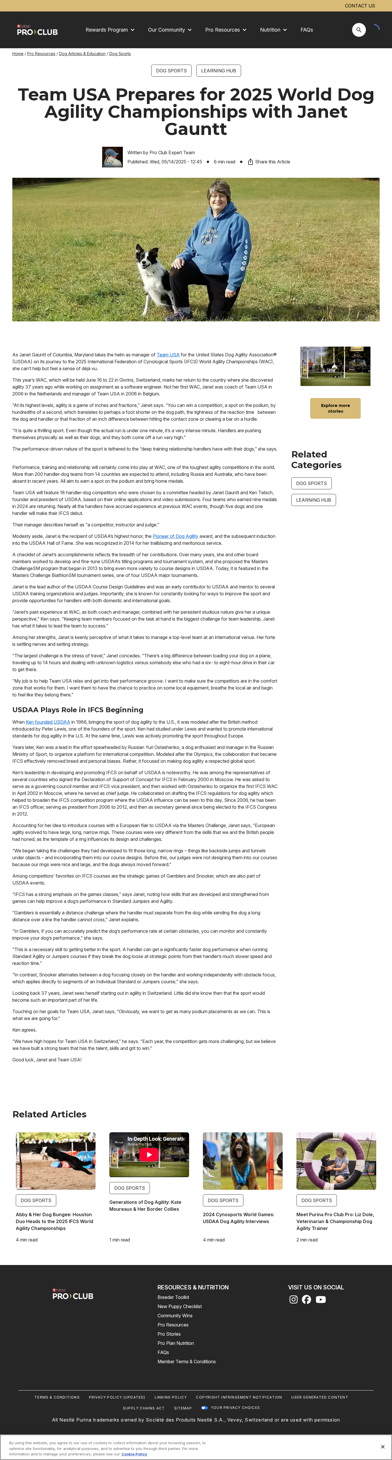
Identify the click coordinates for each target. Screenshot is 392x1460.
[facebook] (306, 1301)
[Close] (383, 1446)
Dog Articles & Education (82, 53)
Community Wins (175, 1315)
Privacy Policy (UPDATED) (117, 1397)
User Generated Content (319, 1397)
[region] (196, 1447)
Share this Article (272, 162)
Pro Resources (41, 53)
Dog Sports (120, 53)
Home (18, 53)
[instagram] (294, 1301)
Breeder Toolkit (173, 1297)
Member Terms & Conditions (187, 1361)
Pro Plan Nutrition (176, 1343)
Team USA (168, 355)
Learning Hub (218, 71)
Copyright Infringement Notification (239, 1397)
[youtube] (321, 1301)
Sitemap (183, 1408)
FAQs (306, 30)
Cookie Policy (134, 1454)
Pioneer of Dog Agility (175, 536)
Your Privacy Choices (235, 1407)
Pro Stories (169, 1334)
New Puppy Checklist (180, 1306)
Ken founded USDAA (48, 722)
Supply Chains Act (144, 1408)
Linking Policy (171, 1397)
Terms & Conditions (57, 1397)
